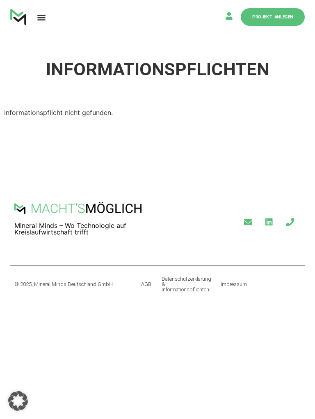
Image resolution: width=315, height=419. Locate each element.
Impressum (234, 284)
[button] (41, 17)
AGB (146, 284)
